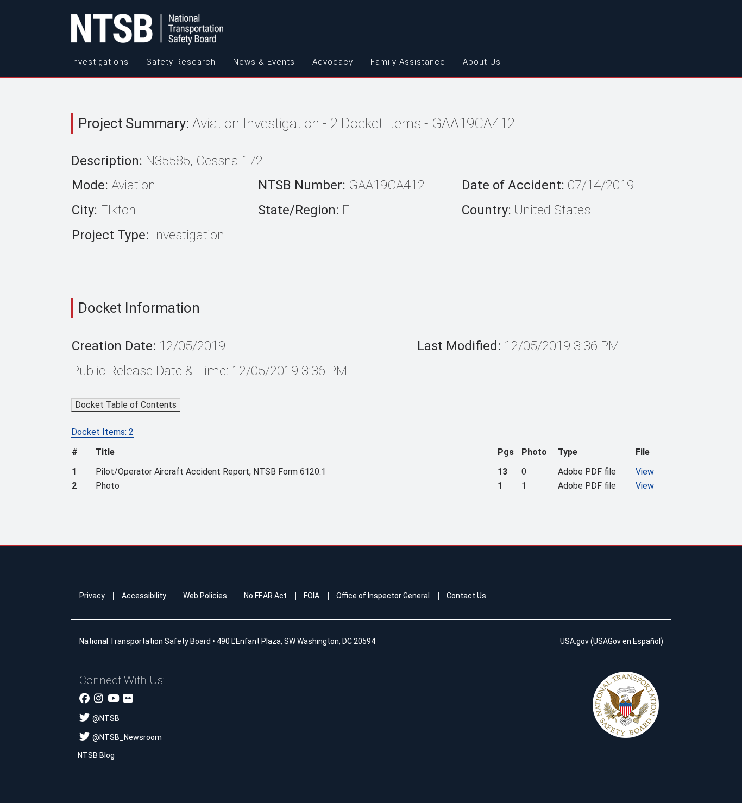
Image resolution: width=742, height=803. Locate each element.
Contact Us (466, 595)
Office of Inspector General (383, 595)
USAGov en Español (627, 641)
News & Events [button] (264, 62)
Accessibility (144, 595)
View (645, 471)
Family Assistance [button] (407, 62)
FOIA (311, 595)
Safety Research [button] (181, 62)
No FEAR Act (265, 595)
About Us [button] (482, 62)
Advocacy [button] (332, 62)
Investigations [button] (100, 62)
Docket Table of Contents (126, 405)
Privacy (92, 595)
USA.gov (574, 641)
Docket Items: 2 (102, 432)
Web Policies (205, 595)
